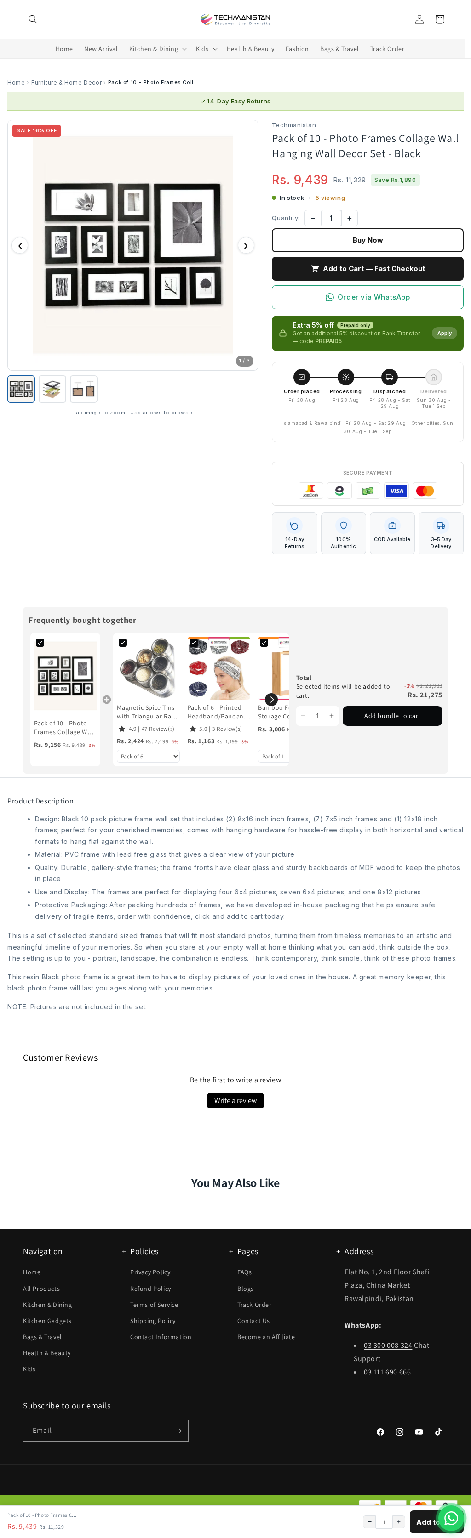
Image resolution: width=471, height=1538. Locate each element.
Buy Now (368, 240)
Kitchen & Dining (47, 1305)
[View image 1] (21, 389)
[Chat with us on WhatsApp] (451, 1518)
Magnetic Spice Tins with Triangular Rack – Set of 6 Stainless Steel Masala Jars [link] (147, 712)
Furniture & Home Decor (66, 82)
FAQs (244, 1272)
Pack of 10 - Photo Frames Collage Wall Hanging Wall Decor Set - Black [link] (64, 728)
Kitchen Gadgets (47, 1321)
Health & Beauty (47, 1353)
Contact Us (253, 1321)
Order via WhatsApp (374, 297)
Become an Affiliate (266, 1337)
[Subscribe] (178, 1431)
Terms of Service (154, 1305)
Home (16, 82)
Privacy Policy (150, 1272)
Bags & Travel (42, 1337)
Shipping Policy (153, 1321)
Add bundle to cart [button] (392, 716)
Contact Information (160, 1337)
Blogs (245, 1288)
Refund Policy (150, 1288)
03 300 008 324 (388, 1345)
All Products (41, 1288)
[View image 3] (84, 389)
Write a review (235, 1100)
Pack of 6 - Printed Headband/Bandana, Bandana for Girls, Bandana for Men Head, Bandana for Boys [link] (218, 712)
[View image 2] (52, 389)
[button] (33, 19)
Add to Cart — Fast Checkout (374, 268)
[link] (65, 676)
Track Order (254, 1305)
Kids (29, 1369)
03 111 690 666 (387, 1372)
